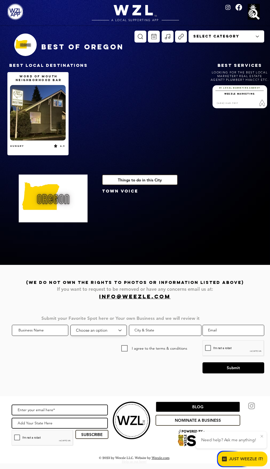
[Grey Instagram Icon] (251, 405)
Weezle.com (161, 458)
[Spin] (140, 37)
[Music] (167, 37)
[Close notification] (262, 436)
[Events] (154, 37)
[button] (254, 12)
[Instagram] (228, 7)
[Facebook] (238, 7)
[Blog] (181, 37)
